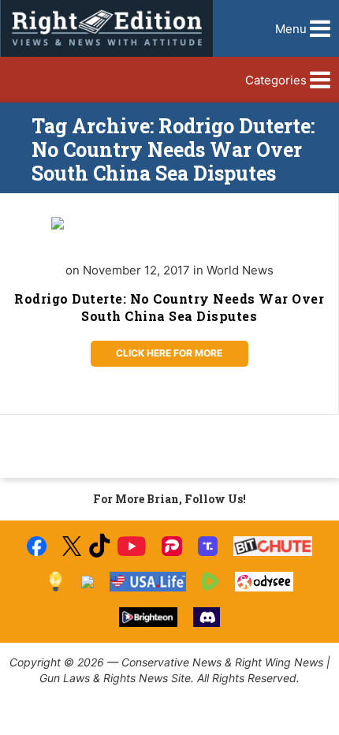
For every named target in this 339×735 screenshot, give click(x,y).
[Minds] (55, 581)
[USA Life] (148, 581)
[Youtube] (132, 546)
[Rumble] (211, 581)
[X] (71, 546)
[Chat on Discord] (206, 617)
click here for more (169, 353)
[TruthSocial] (207, 546)
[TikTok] (99, 546)
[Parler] (171, 546)
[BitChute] (273, 546)
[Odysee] (263, 581)
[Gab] (87, 582)
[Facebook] (36, 546)
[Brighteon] (148, 617)
